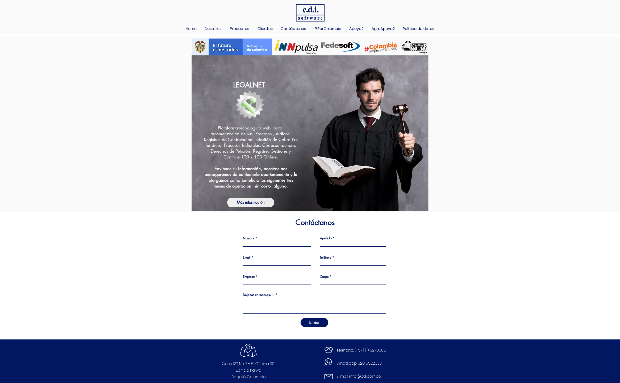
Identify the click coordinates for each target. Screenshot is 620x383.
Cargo (324, 276)
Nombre (248, 238)
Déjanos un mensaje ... (259, 294)
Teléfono (325, 257)
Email (246, 257)
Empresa (249, 276)
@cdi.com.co (368, 376)
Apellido (326, 238)
